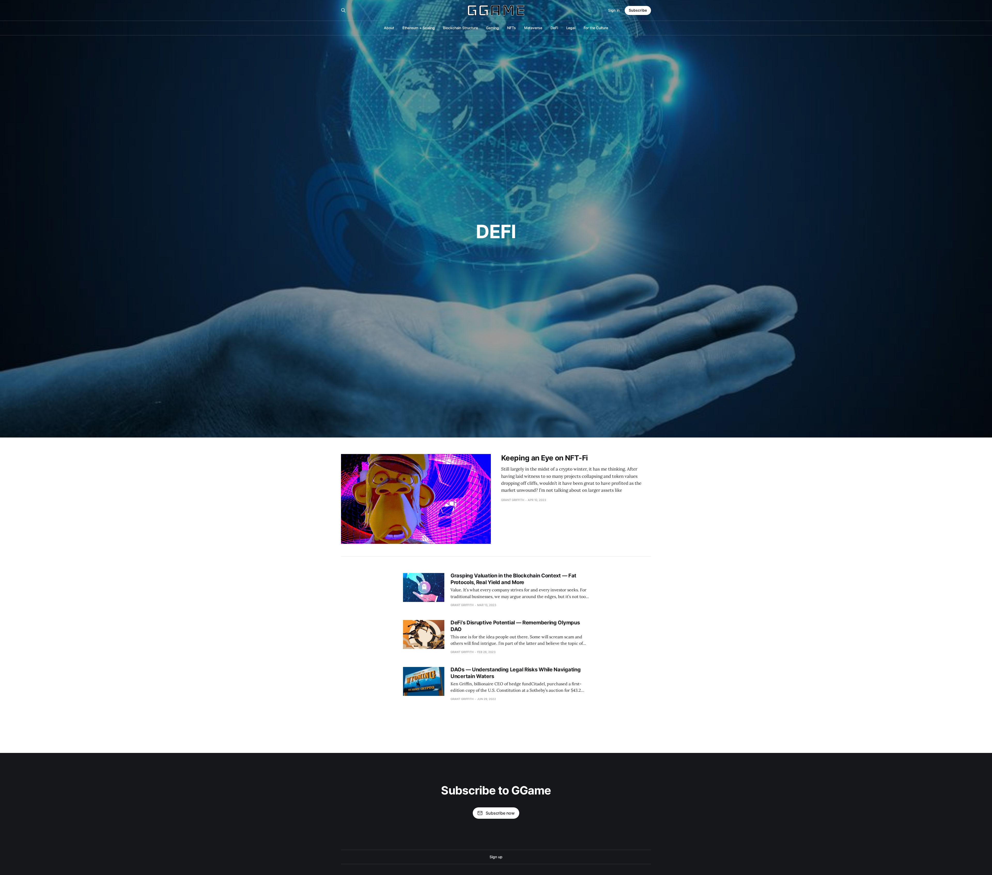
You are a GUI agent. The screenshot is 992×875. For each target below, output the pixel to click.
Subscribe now (500, 813)
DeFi (554, 28)
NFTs (511, 28)
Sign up (496, 857)
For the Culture (596, 28)
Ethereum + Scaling (418, 28)
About (389, 28)
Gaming (492, 28)
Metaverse (533, 28)
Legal (571, 28)
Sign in (613, 10)
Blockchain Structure (460, 28)
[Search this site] (343, 10)
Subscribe (638, 10)
